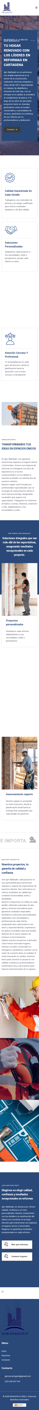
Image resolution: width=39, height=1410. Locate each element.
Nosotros (6, 1355)
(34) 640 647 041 (12, 1381)
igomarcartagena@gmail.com (18, 1376)
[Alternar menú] (36, 7)
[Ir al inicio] (7, 7)
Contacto (11, 129)
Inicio (4, 1351)
